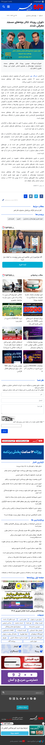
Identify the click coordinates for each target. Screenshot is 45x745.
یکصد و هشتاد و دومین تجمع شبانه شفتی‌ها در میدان (24, 557)
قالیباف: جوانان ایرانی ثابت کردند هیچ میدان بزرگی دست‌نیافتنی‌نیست (25, 536)
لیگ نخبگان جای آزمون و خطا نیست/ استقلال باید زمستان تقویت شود (21, 542)
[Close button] (43, 723)
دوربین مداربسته (34, 627)
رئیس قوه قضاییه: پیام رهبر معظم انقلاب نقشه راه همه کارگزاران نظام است (21, 502)
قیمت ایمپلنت (21, 630)
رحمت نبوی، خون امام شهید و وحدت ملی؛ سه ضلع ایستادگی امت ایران (22, 491)
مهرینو (4, 638)
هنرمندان (11, 219)
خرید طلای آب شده (9, 619)
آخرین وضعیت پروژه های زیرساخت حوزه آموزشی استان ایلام (22, 470)
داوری (19, 219)
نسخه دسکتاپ (22, 707)
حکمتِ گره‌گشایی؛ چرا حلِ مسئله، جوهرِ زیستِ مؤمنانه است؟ (22, 515)
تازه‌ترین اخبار (38, 462)
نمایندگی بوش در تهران (10, 634)
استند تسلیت (19, 623)
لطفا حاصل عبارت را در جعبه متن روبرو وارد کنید (28, 422)
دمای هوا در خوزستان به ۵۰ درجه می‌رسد (28, 466)
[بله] (31, 699)
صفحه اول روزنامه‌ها (35, 577)
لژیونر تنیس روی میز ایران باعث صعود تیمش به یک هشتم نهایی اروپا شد (21, 485)
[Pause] (4, 251)
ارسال (4, 431)
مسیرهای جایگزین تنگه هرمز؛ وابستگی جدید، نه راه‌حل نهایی (22, 530)
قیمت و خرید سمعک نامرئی (18, 638)
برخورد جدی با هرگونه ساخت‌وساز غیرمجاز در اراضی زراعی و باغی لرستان (21, 509)
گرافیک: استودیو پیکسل (16, 741)
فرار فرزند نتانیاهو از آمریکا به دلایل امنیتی (28, 475)
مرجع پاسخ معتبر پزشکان (13, 627)
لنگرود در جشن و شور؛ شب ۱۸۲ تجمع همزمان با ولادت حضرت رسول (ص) (22, 567)
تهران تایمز (33, 641)
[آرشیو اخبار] (13, 699)
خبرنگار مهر (33, 76)
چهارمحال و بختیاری (31, 16)
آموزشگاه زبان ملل (36, 638)
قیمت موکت (38, 623)
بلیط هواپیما (23, 634)
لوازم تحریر (23, 619)
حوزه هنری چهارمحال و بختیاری (33, 219)
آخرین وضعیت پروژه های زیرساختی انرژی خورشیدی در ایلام (23, 479)
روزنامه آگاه (11, 641)
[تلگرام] (34, 699)
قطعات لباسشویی (8, 630)
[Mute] (8, 251)
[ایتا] (10, 699)
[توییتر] (24, 699)
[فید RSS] (17, 699)
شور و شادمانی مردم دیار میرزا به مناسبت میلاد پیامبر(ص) (23, 561)
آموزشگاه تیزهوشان (36, 634)
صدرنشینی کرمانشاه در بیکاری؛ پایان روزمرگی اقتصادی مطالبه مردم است (22, 525)
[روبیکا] (20, 699)
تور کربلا (28, 623)
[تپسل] (3, 227)
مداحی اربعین (7, 623)
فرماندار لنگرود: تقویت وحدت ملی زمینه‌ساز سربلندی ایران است (22, 553)
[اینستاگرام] (27, 699)
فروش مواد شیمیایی (36, 630)
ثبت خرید (22, 264)
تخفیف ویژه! (15, 733)
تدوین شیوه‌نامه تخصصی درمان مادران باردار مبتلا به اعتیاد (23, 497)
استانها (41, 16)
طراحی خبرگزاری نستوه (33, 741)
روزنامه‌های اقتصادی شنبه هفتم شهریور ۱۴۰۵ (27, 610)
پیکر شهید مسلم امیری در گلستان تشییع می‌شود (26, 548)
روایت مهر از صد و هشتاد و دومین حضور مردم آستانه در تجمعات (21, 572)
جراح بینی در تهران (36, 619)
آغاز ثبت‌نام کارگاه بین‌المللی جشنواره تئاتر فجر (27, 210)
